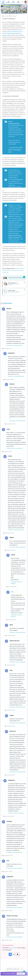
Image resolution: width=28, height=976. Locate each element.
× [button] (21, 969)
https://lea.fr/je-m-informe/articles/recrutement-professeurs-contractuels (13, 270)
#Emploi (10, 121)
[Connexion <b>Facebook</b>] (10, 954)
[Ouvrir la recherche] (22, 1)
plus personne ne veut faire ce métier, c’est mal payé (14, 235)
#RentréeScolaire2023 (13, 123)
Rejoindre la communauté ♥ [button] (24, 277)
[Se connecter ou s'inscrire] (25, 1)
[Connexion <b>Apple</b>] (17, 954)
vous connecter (13, 947)
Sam (12, 591)
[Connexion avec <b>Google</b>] (13, 954)
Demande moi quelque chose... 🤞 (13, 969)
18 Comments (13, 16)
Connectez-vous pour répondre (14, 345)
